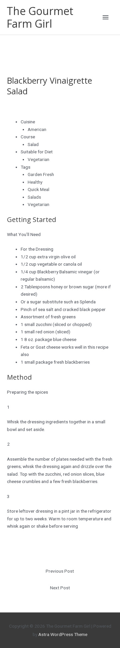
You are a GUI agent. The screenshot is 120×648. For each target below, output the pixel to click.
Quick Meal (38, 189)
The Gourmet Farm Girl (40, 17)
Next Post (60, 587)
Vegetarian (38, 159)
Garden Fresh (41, 174)
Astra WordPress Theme (62, 634)
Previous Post (60, 571)
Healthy (35, 182)
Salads (34, 197)
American (37, 129)
